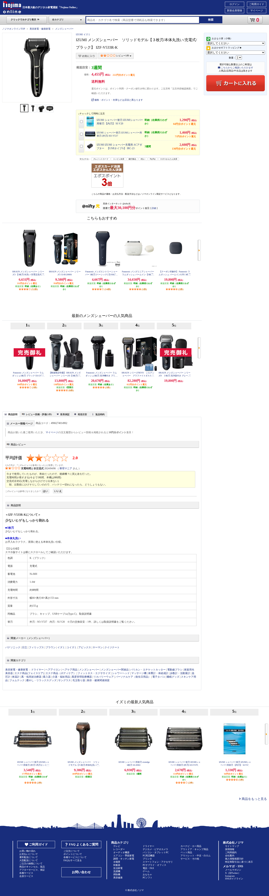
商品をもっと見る (254, 799)
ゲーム (146, 871)
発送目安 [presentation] (82, 414)
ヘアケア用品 (69, 669)
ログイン (234, 4)
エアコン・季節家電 (123, 855)
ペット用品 (186, 852)
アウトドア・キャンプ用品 (194, 849)
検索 (211, 19)
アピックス (84, 647)
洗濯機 (116, 871)
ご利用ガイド (256, 4)
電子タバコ (158, 676)
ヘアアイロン (53, 669)
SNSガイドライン (234, 878)
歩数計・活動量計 (180, 673)
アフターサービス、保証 (32, 870)
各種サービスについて (75, 857)
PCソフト (147, 877)
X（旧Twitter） (232, 873)
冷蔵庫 (116, 862)
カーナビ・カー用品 (191, 846)
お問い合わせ (81, 872)
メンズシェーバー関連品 (115, 669)
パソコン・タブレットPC (156, 852)
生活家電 (118, 868)
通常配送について (28, 857)
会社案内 (229, 855)
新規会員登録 (234, 10)
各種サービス (26, 873)
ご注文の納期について (30, 863)
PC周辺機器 (149, 855)
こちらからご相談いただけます (236, 67)
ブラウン (51, 647)
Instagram (230, 876)
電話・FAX (148, 868)
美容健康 (118, 877)
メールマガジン (233, 870)
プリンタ (147, 858)
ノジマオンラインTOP (13, 28)
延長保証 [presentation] (65, 414)
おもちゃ (147, 874)
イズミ (61, 647)
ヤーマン (98, 647)
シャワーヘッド (121, 673)
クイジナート (112, 647)
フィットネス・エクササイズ (94, 673)
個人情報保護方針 (234, 858)
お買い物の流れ (27, 851)
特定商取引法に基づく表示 (239, 862)
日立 (24, 647)
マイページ (256, 10)
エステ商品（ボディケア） (61, 673)
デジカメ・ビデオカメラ (155, 849)
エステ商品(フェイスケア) (29, 673)
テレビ (116, 846)
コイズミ (72, 647)
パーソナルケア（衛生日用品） (133, 676)
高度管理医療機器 (82, 676)
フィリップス (36, 647)
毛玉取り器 (79, 680)
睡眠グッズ (173, 676)
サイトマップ (232, 846)
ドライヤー (37, 669)
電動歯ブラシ (174, 669)
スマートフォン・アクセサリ (158, 862)
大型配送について (28, 860)
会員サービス (26, 876)
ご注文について (71, 851)
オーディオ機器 (121, 852)
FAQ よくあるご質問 (83, 844)
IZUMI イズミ (83, 34)
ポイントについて (72, 854)
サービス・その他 (190, 858)
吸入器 (47, 676)
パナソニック (12, 647)
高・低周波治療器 (31, 676)
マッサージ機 (138, 673)
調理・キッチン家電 (123, 858)
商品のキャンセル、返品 (32, 866)
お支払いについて (28, 854)
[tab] (11, 414)
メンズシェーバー (64, 28)
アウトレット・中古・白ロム (196, 855)
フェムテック (17, 680)
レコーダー (119, 849)
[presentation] (11, 414)
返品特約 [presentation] (100, 414)
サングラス (64, 680)
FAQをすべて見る (72, 860)
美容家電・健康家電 (40, 28)
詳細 (154, 208)
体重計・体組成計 (158, 673)
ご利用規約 (231, 852)
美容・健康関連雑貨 (98, 680)
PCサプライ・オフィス (154, 865)
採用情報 (229, 849)
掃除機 (116, 874)
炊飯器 (116, 865)
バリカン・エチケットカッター (148, 669)
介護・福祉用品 (61, 676)
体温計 (16, 676)
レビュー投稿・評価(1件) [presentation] (39, 414)
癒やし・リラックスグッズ (41, 680)
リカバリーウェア (104, 676)
